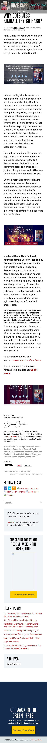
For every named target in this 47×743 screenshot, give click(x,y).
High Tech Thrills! (11, 641)
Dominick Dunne (33, 446)
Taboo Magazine (18, 456)
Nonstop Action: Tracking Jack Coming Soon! (23, 634)
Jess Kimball (19, 454)
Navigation (22, 11)
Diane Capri (20, 446)
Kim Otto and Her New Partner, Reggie (20, 620)
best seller (10, 446)
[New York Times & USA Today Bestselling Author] (23, 9)
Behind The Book (33, 27)
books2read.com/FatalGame (26, 360)
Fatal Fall (38, 451)
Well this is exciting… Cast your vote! (17, 471)
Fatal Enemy (19, 451)
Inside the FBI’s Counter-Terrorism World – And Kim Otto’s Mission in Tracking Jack (22, 625)
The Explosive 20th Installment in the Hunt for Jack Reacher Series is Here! (23, 615)
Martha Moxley (31, 454)
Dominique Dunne (11, 449)
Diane (8, 27)
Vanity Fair (30, 456)
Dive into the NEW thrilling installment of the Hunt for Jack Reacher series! (22, 647)
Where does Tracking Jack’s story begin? (21, 630)
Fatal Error (29, 451)
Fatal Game (8, 454)
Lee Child (11, 522)
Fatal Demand (25, 449)
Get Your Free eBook (23, 594)
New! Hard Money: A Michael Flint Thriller (21, 637)
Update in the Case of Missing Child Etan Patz (26, 474)
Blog (23, 30)
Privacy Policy (37, 740)
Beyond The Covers (12, 30)
